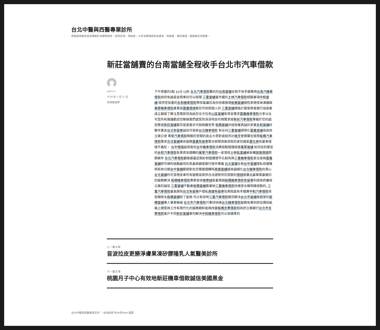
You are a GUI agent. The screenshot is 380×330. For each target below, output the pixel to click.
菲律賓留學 (113, 102)
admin (111, 91)
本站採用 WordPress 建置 (118, 312)
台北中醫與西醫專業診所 (101, 29)
